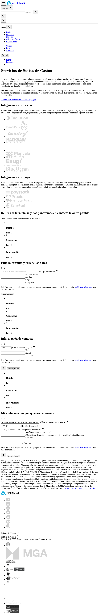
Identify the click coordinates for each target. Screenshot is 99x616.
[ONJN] (8, 545)
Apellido (28, 277)
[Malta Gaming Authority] (26, 559)
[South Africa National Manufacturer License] (13, 579)
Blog (8, 48)
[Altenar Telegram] (8, 514)
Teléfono (29, 355)
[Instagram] (8, 527)
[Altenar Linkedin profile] (8, 501)
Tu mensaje (28, 443)
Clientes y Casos (13, 39)
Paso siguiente (7, 294)
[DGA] (13, 603)
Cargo (27, 280)
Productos (10, 34)
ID (26, 350)
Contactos (10, 50)
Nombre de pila (31, 274)
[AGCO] (16, 566)
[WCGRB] (12, 613)
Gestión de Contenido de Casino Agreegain (18, 99)
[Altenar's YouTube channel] (8, 523)
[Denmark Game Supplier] (8, 575)
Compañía (29, 282)
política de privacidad (83, 287)
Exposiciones (11, 41)
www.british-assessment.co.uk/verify (80, 488)
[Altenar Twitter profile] (8, 505)
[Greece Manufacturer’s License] (12, 608)
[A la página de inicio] (16, 4)
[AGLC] (24, 599)
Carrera (9, 46)
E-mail (28, 353)
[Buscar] (3, 16)
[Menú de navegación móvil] (3, 3)
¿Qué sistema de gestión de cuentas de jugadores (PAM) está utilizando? (54, 435)
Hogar (8, 60)
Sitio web (29, 438)
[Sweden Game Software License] (9, 584)
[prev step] (3, 368)
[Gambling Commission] (11, 562)
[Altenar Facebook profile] (8, 509)
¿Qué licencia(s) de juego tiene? (38, 432)
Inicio (8, 32)
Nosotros (10, 37)
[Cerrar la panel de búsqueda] (35, 12)
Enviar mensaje (13, 456)
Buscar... (29, 12)
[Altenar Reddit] (8, 518)
